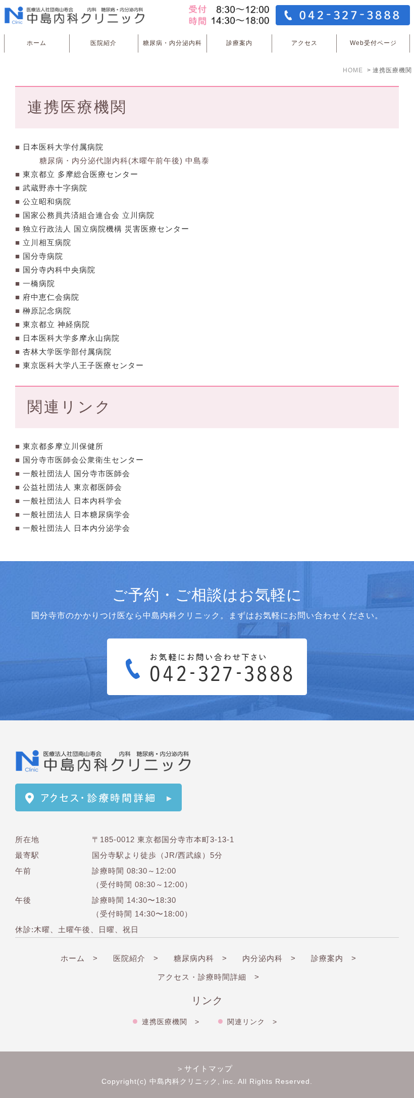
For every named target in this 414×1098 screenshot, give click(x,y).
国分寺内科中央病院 (59, 269)
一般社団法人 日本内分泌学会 (76, 528)
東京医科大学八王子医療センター (83, 365)
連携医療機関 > (170, 1022)
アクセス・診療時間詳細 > (209, 977)
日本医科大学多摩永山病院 (71, 338)
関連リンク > (252, 1022)
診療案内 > (333, 958)
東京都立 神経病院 (56, 324)
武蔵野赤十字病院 (55, 188)
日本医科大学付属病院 (63, 147)
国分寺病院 (43, 256)
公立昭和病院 (47, 201)
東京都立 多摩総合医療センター (80, 174)
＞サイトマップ (204, 1068)
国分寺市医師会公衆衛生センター (83, 459)
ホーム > (79, 958)
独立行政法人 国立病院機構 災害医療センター (106, 228)
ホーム (36, 43)
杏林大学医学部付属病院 (67, 351)
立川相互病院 (47, 242)
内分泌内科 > (269, 958)
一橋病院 (39, 283)
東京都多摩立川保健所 (63, 446)
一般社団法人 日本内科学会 (72, 500)
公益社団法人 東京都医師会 (72, 487)
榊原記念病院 (47, 310)
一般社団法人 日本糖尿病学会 (76, 514)
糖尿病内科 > (200, 958)
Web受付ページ (373, 43)
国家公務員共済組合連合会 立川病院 (88, 215)
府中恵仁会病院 (51, 297)
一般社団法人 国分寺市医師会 (76, 473)
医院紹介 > (136, 958)
